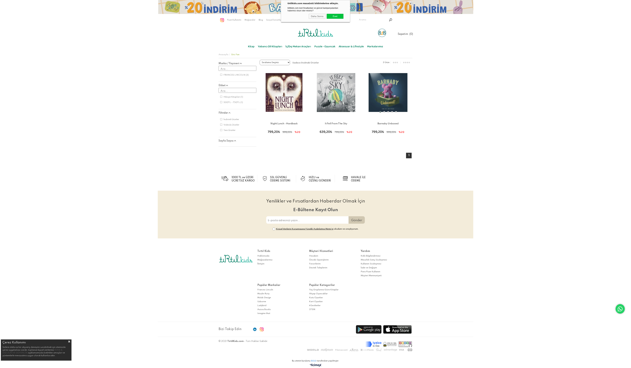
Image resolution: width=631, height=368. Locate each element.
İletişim (260, 264)
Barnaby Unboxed (388, 124)
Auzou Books (264, 309)
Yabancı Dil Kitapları (270, 47)
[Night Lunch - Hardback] (284, 92)
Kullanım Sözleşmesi (371, 264)
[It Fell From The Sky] (336, 92)
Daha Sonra (317, 16)
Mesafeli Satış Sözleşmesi (374, 260)
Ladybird (261, 305)
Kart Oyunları (316, 302)
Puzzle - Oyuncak (324, 47)
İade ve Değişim (369, 268)
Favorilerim (315, 264)
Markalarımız (375, 47)
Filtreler (224, 113)
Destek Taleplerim (318, 268)
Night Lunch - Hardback (284, 124)
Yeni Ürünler (229, 130)
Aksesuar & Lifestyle (351, 47)
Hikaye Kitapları (233, 97)
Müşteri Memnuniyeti (371, 276)
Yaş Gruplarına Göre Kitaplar (324, 290)
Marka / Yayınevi (229, 63)
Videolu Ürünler (231, 125)
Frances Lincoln (265, 290)
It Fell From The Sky (336, 124)
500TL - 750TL (233, 102)
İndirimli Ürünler (231, 119)
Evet (335, 16)
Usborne (261, 302)
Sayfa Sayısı (226, 141)
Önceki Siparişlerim (319, 260)
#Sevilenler (315, 305)
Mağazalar (250, 20)
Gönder (356, 220)
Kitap (251, 47)
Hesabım (313, 256)
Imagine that (263, 313)
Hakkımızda (263, 256)
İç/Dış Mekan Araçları (298, 47)
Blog (261, 20)
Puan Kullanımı (234, 20)
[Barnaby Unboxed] (388, 92)
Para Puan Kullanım (370, 272)
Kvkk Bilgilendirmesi (370, 256)
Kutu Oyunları (316, 298)
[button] (380, 112)
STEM (312, 309)
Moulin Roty (263, 294)
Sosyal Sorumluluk (275, 20)
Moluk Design (264, 298)
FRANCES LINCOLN (236, 75)
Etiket (222, 85)
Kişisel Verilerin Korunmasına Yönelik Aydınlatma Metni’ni (304, 229)
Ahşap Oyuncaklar (318, 294)
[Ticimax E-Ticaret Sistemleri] (315, 365)
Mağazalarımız (264, 260)
